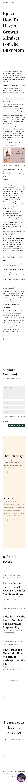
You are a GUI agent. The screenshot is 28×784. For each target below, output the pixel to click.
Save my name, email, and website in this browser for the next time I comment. (14, 419)
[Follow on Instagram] (14, 766)
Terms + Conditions (13, 774)
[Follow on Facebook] (11, 766)
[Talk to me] (21, 777)
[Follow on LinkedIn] (17, 766)
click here (12, 467)
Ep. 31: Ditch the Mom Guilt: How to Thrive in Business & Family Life (14, 657)
